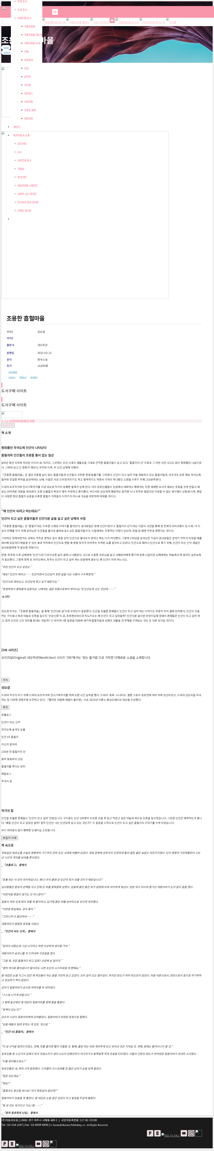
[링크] (11, 417)
